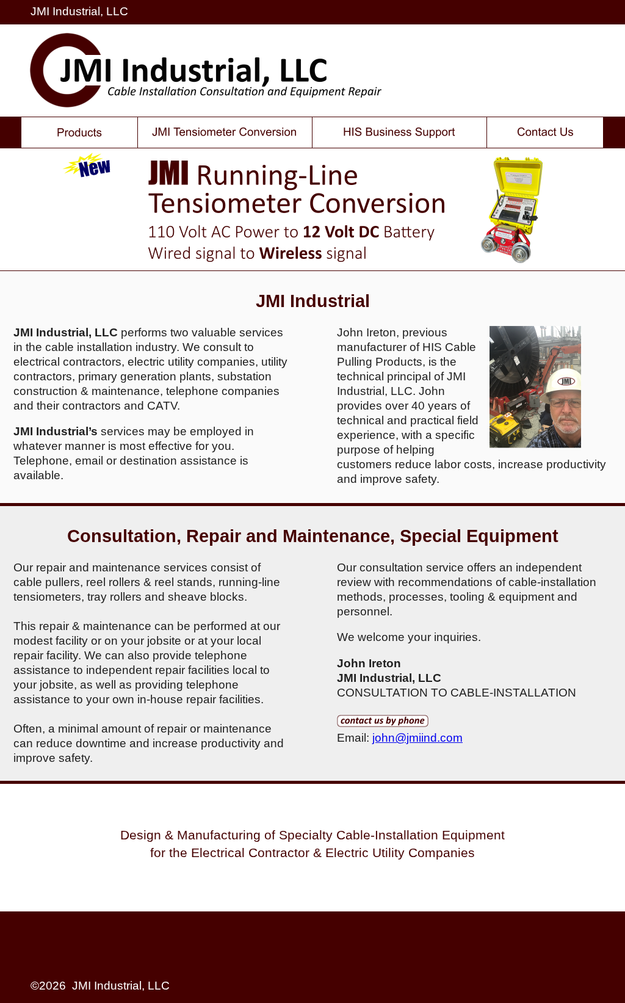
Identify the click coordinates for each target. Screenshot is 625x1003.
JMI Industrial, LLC (79, 11)
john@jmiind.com (417, 737)
